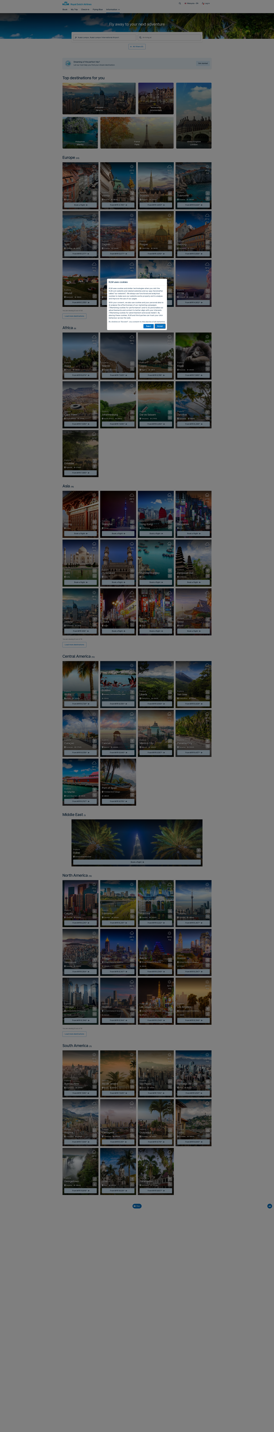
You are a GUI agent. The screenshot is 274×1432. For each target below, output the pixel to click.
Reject (148, 326)
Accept (160, 326)
